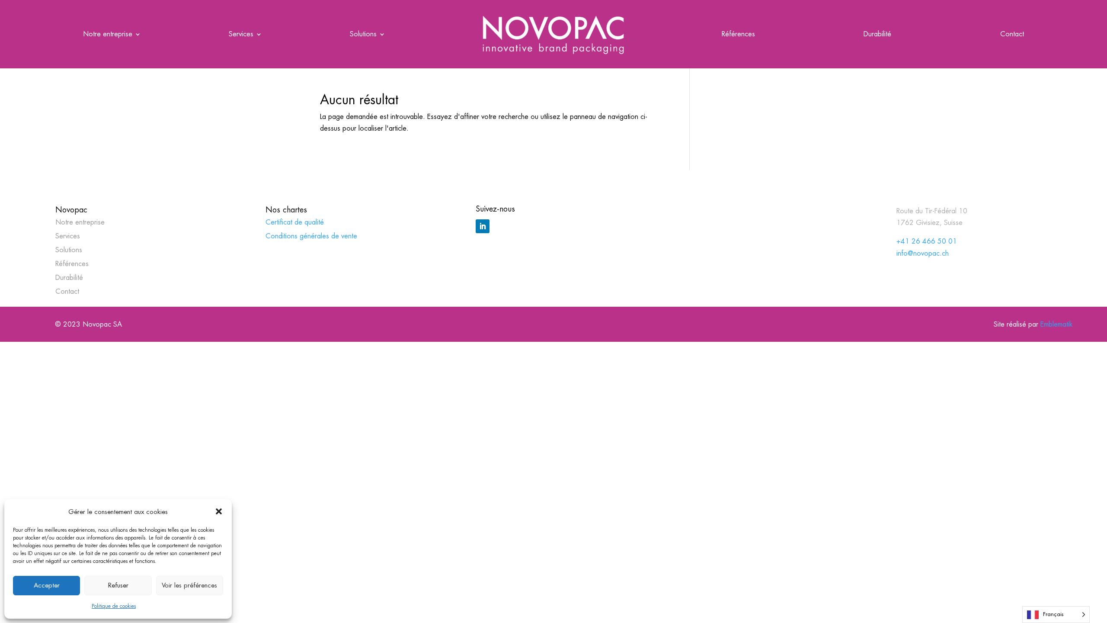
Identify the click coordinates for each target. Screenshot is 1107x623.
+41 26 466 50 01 (926, 241)
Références (738, 35)
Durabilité (877, 35)
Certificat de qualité (295, 222)
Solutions (363, 35)
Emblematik (1056, 324)
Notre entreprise (107, 35)
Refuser (118, 585)
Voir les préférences (189, 585)
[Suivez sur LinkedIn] (483, 226)
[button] (218, 511)
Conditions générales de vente (311, 236)
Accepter (47, 585)
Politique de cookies (114, 606)
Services (241, 35)
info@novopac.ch (922, 253)
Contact (1012, 35)
